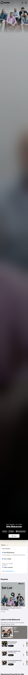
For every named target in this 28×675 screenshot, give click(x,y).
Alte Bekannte (12, 643)
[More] (23, 646)
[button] (25, 2)
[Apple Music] (17, 631)
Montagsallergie (12, 642)
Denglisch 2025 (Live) (14, 651)
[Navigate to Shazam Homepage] (5, 2)
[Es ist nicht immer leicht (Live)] (4, 662)
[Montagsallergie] (4, 643)
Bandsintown (10, 571)
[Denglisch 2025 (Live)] (4, 653)
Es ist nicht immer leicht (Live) (16, 660)
